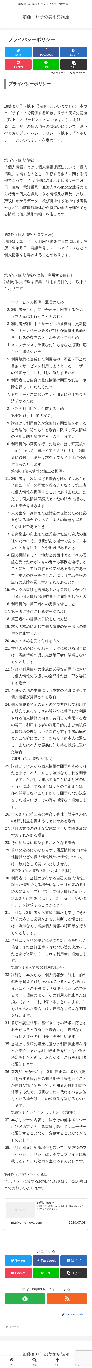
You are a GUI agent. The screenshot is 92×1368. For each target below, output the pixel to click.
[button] (83, 765)
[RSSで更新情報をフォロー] (67, 1298)
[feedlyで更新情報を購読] (25, 1298)
